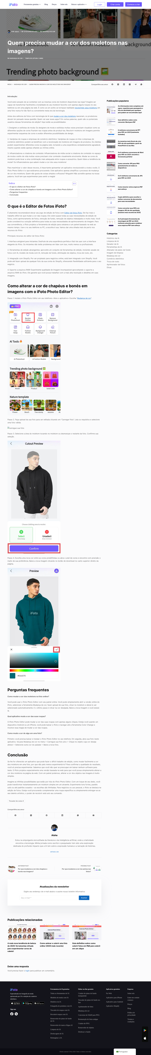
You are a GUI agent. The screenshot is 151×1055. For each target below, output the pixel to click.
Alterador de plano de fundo (119, 250)
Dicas (109, 267)
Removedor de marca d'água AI (61, 1025)
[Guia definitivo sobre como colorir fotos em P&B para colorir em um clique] (86, 932)
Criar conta (115, 4)
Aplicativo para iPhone (114, 998)
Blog (46, 4)
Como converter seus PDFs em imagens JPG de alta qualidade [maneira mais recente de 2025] (129, 210)
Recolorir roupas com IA (59, 1014)
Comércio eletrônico (115, 258)
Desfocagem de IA (57, 1034)
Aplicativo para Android (114, 1002)
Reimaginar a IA (56, 1038)
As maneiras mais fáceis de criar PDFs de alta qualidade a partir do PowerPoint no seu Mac (130, 143)
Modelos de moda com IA (59, 998)
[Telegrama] (136, 84)
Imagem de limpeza (115, 253)
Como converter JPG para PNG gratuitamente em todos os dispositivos (129, 166)
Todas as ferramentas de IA (59, 993)
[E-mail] (93, 815)
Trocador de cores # (16, 801)
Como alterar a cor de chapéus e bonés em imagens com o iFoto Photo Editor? (41, 189)
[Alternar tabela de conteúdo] (73, 183)
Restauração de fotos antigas (88, 1019)
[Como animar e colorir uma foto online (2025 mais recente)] (54, 932)
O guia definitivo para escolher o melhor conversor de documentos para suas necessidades (130, 199)
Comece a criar (133, 4)
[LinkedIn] (124, 84)
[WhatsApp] (141, 84)
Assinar (84, 898)
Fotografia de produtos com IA (61, 1006)
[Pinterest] (46, 815)
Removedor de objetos (86, 1028)
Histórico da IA (113, 238)
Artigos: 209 (54, 852)
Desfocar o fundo (84, 1032)
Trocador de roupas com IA (60, 1010)
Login (99, 4)
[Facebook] (112, 84)
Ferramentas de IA (114, 247)
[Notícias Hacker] (130, 84)
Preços (54, 4)
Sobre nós (63, 4)
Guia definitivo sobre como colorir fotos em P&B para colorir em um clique (86, 946)
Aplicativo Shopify (112, 1006)
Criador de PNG (84, 1023)
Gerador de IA (113, 244)
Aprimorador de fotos (116, 264)
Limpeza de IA (113, 241)
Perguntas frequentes (19, 192)
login (27, 971)
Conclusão (14, 195)
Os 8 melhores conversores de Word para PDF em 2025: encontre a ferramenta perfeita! (130, 154)
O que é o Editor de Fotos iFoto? (23, 187)
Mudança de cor (49, 31)
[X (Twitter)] (118, 84)
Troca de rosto (113, 261)
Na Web (109, 993)
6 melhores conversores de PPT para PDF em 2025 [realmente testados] (129, 132)
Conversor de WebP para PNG (89, 1015)
